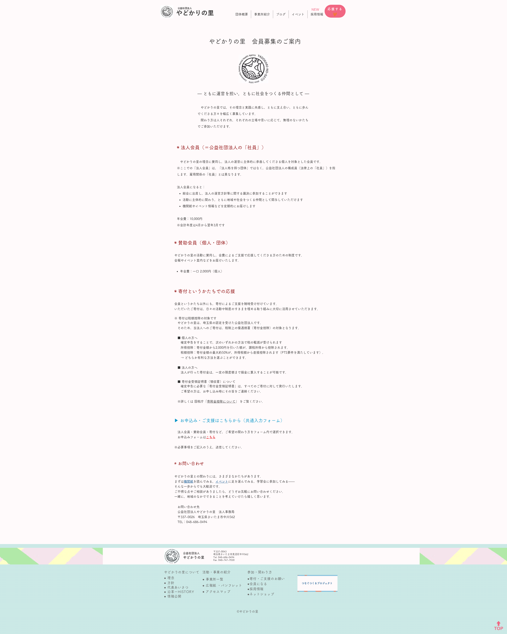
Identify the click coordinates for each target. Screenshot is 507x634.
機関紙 (188, 481)
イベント (221, 481)
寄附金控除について (221, 401)
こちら (210, 437)
